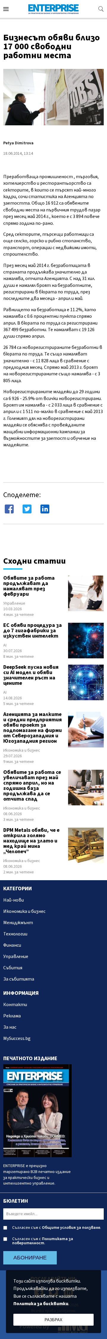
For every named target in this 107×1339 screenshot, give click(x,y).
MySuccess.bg (17, 1038)
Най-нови (13, 900)
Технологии (15, 934)
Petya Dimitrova (18, 143)
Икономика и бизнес (21, 750)
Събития (12, 968)
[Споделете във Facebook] (9, 509)
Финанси (12, 945)
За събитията (18, 979)
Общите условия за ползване (71, 1228)
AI (5, 645)
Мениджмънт (18, 922)
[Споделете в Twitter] (27, 509)
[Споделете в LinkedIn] (45, 509)
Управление (14, 603)
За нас (9, 1027)
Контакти (15, 1004)
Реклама (12, 1016)
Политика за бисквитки (40, 1303)
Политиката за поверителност (42, 1241)
